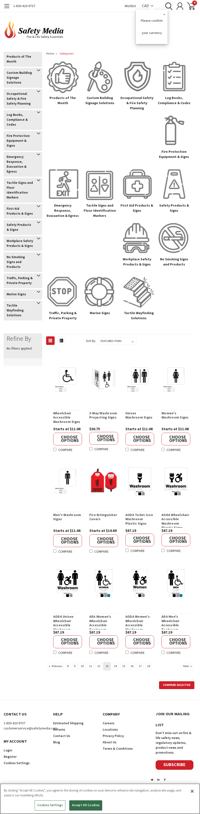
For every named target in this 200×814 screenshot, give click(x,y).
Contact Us (61, 736)
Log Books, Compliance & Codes (17, 120)
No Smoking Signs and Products (16, 262)
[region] (100, 798)
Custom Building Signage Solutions (19, 78)
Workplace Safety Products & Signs (20, 243)
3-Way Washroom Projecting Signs (103, 415)
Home (50, 53)
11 (90, 666)
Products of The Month (19, 59)
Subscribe (174, 765)
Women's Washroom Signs (175, 415)
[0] (189, 6)
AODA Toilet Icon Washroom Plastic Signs (139, 519)
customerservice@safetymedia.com (30, 728)
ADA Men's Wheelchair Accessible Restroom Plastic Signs (172, 622)
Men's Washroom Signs (67, 517)
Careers (108, 723)
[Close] (192, 791)
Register (10, 756)
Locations (110, 729)
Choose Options (70, 439)
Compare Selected (176, 685)
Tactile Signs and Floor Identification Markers (20, 190)
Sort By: (91, 341)
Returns (59, 729)
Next (186, 666)
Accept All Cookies (86, 805)
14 (115, 666)
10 (82, 666)
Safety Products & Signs (19, 227)
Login (8, 750)
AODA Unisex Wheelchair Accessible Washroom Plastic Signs (63, 622)
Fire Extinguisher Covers (103, 517)
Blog (56, 742)
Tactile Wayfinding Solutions (15, 310)
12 (98, 666)
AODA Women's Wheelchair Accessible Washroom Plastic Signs (137, 622)
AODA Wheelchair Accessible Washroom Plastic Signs (175, 520)
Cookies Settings (50, 805)
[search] (167, 6)
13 (107, 666)
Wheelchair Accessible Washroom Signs (66, 417)
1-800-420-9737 (24, 6)
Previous (56, 666)
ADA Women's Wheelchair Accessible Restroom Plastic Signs (100, 622)
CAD (146, 6)
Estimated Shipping (68, 723)
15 (123, 666)
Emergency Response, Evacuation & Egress (17, 164)
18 (148, 666)
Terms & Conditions (118, 748)
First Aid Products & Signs (20, 211)
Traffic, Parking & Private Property (20, 280)
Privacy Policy (113, 736)
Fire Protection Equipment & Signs (18, 141)
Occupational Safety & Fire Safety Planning (19, 99)
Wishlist (130, 6)
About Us (109, 742)
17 (140, 666)
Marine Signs (16, 294)
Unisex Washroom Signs (139, 415)
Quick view (70, 380)
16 (131, 666)
